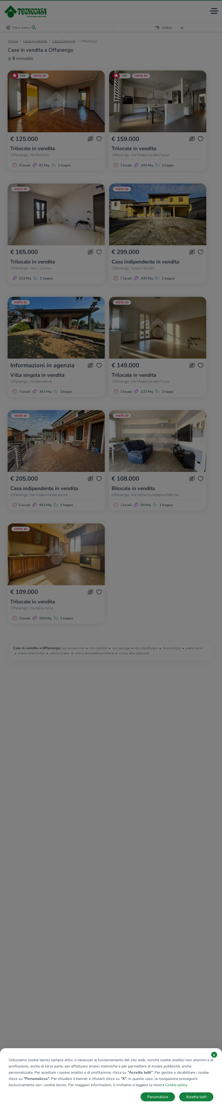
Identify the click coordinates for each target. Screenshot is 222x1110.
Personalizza (157, 1096)
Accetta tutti (196, 1096)
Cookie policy (176, 1085)
